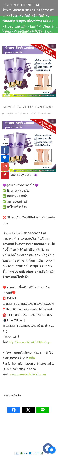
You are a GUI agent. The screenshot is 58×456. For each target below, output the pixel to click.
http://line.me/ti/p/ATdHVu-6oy (29, 342)
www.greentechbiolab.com (27, 374)
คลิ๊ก (32, 358)
